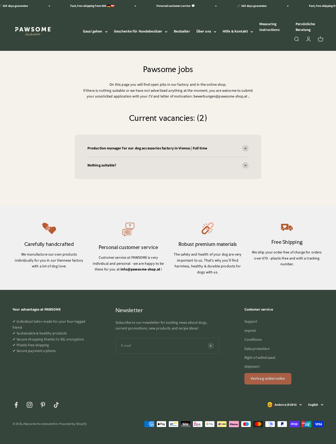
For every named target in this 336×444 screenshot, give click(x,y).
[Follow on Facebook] (16, 404)
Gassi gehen (92, 31)
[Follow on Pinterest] (42, 404)
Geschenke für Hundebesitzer (138, 31)
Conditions (253, 339)
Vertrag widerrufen (268, 378)
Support (251, 321)
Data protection (257, 348)
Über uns (203, 31)
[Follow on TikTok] (56, 404)
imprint (250, 330)
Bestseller (182, 31)
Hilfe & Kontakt (235, 31)
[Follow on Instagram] (29, 404)
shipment (252, 366)
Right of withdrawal (260, 357)
